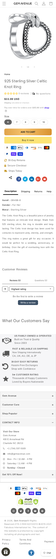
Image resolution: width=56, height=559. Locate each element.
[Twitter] (21, 511)
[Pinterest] (42, 511)
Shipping (7, 103)
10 (44, 122)
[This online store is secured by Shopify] (28, 502)
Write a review (28, 302)
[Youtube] (35, 511)
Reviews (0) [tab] (15, 280)
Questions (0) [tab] (41, 280)
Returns (38, 191)
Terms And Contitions (25, 541)
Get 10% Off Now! (12, 474)
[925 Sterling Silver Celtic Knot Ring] (18, 179)
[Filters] (5, 289)
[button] (4, 3)
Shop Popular (9, 413)
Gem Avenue (9, 395)
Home (7, 74)
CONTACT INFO (11, 422)
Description (11, 191)
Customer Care (10, 404)
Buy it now (28, 140)
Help (49, 191)
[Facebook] (28, 511)
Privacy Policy (6, 541)
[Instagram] (14, 511)
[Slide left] (22, 67)
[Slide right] (34, 67)
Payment (49, 541)
